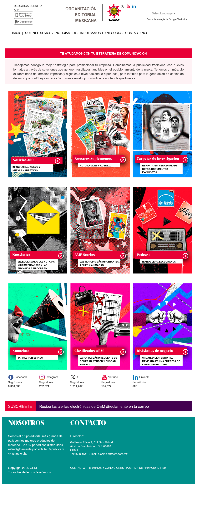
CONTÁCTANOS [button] (136, 33)
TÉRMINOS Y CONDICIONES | (106, 468)
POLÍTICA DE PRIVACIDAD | (143, 468)
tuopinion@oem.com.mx (112, 454)
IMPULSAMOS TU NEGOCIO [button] (100, 33)
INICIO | (18, 32)
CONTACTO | (78, 468)
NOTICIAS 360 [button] (66, 33)
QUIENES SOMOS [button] (38, 33)
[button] (36, 131)
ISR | (164, 468)
